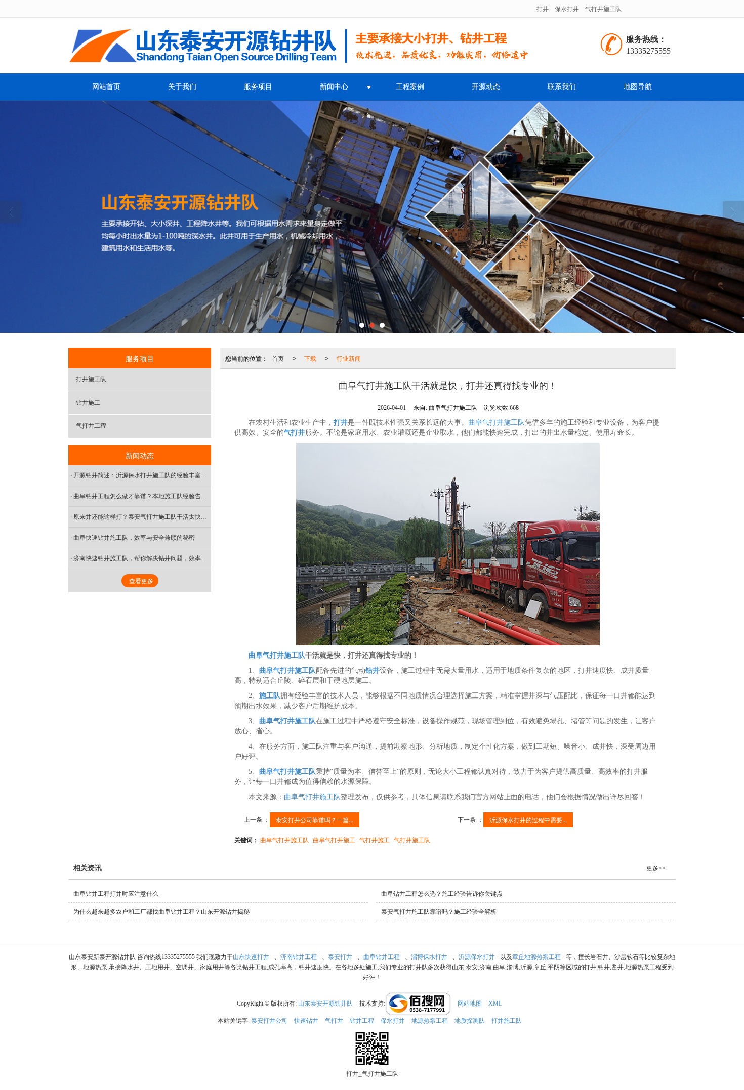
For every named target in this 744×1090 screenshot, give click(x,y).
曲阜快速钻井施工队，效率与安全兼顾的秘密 (134, 537)
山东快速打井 (251, 957)
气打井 (334, 1020)
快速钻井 (306, 1020)
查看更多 (141, 581)
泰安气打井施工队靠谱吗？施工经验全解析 (439, 911)
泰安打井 (340, 957)
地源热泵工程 (429, 1020)
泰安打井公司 (269, 1020)
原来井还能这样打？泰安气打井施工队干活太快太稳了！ (142, 516)
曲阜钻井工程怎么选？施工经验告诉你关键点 (442, 893)
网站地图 (470, 1003)
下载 (310, 358)
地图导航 (638, 87)
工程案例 (410, 87)
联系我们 (562, 87)
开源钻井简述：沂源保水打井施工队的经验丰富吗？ (142, 475)
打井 (542, 8)
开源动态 (486, 87)
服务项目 (258, 87)
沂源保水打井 (477, 957)
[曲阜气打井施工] (448, 544)
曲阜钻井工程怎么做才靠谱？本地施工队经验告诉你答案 (142, 496)
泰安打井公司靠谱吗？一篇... (314, 819)
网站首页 (106, 87)
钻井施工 (88, 402)
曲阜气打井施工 (334, 839)
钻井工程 (362, 1020)
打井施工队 (91, 379)
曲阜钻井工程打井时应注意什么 (115, 893)
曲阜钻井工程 (381, 957)
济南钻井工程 (298, 957)
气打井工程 (91, 425)
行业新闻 (349, 358)
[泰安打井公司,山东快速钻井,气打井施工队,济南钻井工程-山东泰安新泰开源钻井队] (325, 45)
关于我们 (182, 87)
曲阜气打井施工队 (496, 422)
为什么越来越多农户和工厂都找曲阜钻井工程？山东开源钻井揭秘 (161, 911)
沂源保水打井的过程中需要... (528, 819)
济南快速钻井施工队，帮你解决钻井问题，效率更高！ (142, 558)
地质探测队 (469, 1020)
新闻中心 (334, 87)
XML (495, 1003)
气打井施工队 (603, 8)
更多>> (656, 868)
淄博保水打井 (429, 957)
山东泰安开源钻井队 (325, 1003)
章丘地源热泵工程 (536, 957)
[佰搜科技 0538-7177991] (418, 1003)
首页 (278, 358)
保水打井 (567, 8)
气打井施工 (374, 839)
